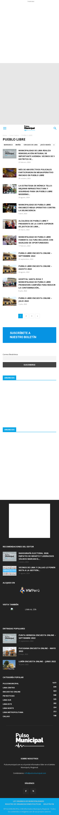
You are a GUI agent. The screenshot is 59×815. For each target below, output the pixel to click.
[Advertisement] (29, 32)
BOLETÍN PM (48, 804)
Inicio (5, 135)
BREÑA (18, 145)
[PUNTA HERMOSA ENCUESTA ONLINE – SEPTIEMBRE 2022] (9, 638)
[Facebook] (26, 791)
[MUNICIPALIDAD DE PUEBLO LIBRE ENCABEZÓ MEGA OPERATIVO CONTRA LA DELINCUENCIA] (9, 208)
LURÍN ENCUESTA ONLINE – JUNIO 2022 (37, 661)
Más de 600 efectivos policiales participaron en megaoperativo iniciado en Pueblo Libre (36, 172)
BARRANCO (8, 145)
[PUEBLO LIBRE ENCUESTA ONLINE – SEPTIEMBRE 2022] (9, 256)
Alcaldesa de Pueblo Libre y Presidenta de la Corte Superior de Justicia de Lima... (36, 223)
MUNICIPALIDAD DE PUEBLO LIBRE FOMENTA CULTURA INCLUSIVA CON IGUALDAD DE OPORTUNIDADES (36, 240)
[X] (33, 791)
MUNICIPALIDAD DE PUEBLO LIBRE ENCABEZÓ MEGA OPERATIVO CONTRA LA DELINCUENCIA (37, 207)
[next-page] (37, 316)
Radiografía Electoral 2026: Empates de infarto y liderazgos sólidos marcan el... (36, 556)
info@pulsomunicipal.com (35, 773)
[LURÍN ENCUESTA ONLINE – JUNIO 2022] (9, 665)
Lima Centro (14, 135)
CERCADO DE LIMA (31, 145)
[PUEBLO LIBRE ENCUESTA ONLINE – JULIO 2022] (9, 301)
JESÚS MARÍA (45, 145)
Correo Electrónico (10, 354)
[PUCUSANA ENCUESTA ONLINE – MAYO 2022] (9, 651)
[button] (4, 128)
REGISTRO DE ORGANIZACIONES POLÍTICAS (23, 804)
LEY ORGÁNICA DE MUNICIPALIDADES (28, 801)
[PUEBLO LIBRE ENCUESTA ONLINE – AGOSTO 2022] (9, 269)
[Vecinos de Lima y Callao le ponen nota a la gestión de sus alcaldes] (9, 571)
